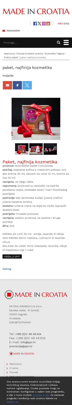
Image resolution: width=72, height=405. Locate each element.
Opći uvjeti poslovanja (21, 376)
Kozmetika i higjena (54, 53)
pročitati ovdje (40, 395)
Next (62, 149)
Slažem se (12, 401)
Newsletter (13, 30)
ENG (66, 23)
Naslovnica (9, 53)
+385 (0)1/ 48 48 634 (28, 334)
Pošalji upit (12, 256)
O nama (13, 368)
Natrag (7, 268)
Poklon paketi (11, 57)
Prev (9, 149)
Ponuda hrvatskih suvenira (30, 53)
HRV (60, 23)
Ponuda (13, 372)
